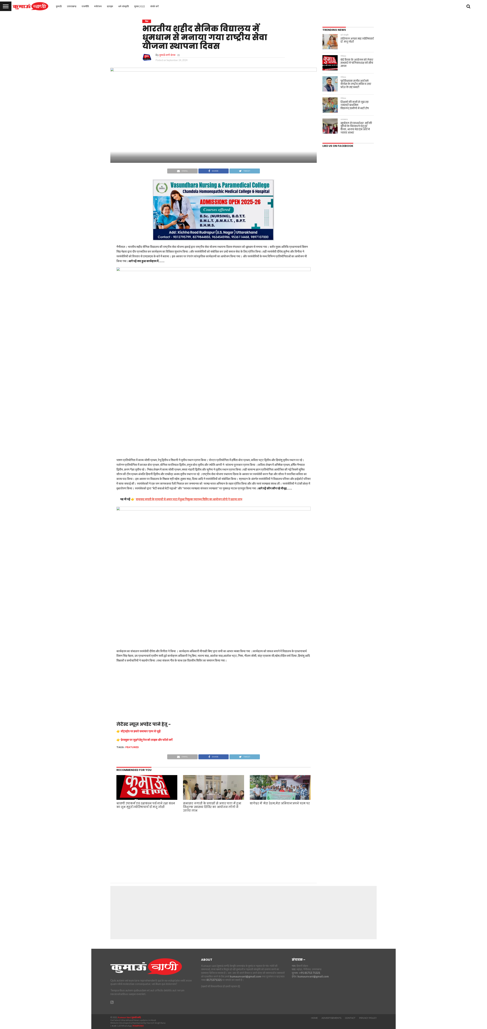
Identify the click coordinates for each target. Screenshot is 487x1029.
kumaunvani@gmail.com (245, 976)
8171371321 (214, 979)
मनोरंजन (98, 6)
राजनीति (85, 6)
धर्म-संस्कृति (123, 6)
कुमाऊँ (59, 6)
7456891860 (137, 1025)
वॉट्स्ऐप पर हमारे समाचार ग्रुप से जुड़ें (141, 731)
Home (314, 1018)
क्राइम (110, 6)
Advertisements (331, 1018)
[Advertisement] (213, 693)
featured (132, 747)
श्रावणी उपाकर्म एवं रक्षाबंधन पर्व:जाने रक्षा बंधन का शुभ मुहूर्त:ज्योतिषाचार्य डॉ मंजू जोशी (145, 805)
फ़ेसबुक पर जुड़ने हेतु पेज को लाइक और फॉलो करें (147, 739)
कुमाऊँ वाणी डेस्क (167, 54)
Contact (350, 1018)
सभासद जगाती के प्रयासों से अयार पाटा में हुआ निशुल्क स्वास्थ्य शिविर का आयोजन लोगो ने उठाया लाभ (212, 807)
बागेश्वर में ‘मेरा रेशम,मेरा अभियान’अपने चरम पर (280, 803)
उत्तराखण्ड (71, 6)
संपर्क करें (154, 6)
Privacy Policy (368, 1018)
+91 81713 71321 (309, 972)
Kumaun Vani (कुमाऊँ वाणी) (129, 1017)
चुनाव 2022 (139, 6)
